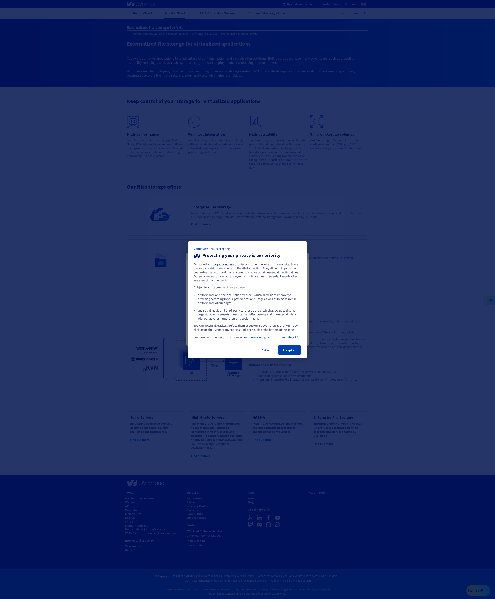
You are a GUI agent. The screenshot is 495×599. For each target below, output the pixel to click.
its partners (221, 264)
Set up (266, 350)
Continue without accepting (212, 248)
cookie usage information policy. (271, 337)
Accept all (289, 350)
